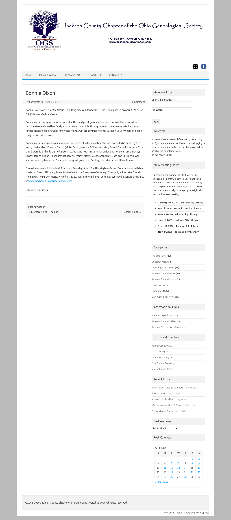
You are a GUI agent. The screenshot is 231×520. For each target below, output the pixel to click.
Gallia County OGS (161, 351)
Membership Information (165, 315)
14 (185, 468)
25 (165, 477)
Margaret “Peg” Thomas (43, 211)
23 (199, 472)
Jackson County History (164, 279)
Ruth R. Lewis (158, 393)
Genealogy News (160, 261)
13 (178, 468)
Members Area (47, 75)
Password (157, 109)
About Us (96, 75)
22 (192, 472)
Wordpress (203, 512)
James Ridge (132, 211)
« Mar (157, 482)
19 (171, 472)
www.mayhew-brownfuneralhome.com (50, 181)
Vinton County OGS (162, 369)
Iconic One (169, 512)
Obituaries (42, 190)
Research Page (73, 75)
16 (199, 468)
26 (171, 477)
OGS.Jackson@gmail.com (167, 151)
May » (166, 482)
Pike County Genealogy (163, 363)
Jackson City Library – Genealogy (168, 327)
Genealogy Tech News (163, 267)
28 (185, 477)
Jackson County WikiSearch (166, 321)
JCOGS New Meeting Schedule (167, 387)
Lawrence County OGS (163, 357)
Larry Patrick (36, 101)
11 (165, 468)
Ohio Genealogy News (163, 296)
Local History (158, 285)
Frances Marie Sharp (162, 411)
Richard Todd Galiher (163, 399)
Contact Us (115, 75)
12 (171, 468)
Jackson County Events (163, 273)
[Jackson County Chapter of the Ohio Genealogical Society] (115, 50)
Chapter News (159, 256)
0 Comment (138, 101)
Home (28, 75)
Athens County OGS (162, 345)
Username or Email (162, 99)
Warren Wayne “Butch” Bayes (167, 405)
